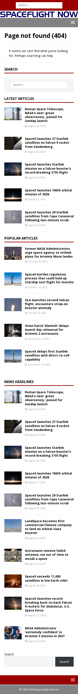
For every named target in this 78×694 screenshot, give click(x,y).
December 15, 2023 (39, 364)
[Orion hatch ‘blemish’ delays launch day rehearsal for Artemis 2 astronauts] (13, 330)
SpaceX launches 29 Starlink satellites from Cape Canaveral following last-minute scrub (49, 216)
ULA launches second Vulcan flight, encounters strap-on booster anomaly (47, 304)
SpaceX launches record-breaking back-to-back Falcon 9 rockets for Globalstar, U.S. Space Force (48, 604)
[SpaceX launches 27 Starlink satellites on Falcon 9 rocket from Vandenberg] (13, 143)
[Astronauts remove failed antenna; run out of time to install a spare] (13, 555)
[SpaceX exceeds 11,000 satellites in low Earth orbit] (13, 581)
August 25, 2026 (37, 151)
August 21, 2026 (37, 199)
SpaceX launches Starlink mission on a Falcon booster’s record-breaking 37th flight (48, 168)
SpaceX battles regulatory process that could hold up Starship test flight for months (49, 278)
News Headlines (19, 381)
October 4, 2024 (37, 312)
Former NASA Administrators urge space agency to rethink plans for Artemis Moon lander (49, 252)
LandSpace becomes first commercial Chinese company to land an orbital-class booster (48, 527)
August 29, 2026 (37, 126)
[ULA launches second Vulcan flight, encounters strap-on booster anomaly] (13, 304)
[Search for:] (39, 5)
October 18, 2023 (37, 287)
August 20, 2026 (37, 225)
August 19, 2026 (37, 538)
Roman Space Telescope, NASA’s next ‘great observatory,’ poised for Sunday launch (44, 115)
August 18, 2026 (37, 563)
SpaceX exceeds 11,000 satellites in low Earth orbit (46, 578)
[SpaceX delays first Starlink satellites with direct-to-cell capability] (13, 356)
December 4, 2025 (38, 338)
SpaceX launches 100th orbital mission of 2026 (48, 192)
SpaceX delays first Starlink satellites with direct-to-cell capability (47, 355)
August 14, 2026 (37, 641)
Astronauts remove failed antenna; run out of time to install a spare (46, 555)
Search (9, 654)
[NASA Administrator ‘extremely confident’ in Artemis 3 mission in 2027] (13, 632)
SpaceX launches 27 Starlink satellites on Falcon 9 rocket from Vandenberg (47, 143)
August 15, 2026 (37, 615)
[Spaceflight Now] (39, 15)
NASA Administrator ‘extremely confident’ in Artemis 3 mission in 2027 (45, 632)
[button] (72, 22)
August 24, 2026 (37, 177)
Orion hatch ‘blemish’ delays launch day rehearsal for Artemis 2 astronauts (47, 330)
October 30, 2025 (37, 261)
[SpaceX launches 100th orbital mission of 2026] (13, 194)
